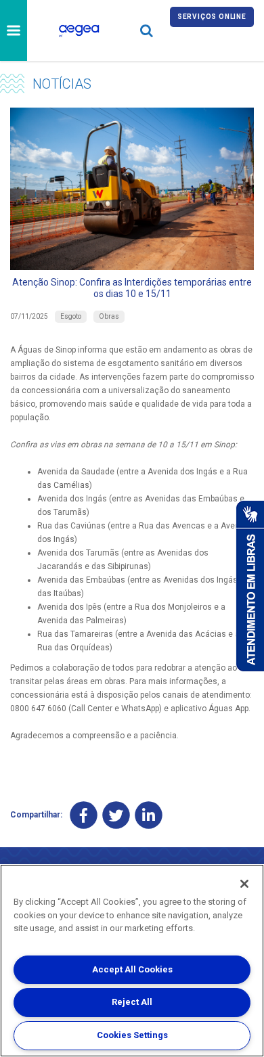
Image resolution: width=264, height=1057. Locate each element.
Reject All (132, 1002)
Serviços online (211, 16)
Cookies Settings (132, 1035)
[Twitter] (116, 815)
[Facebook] (83, 815)
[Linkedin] (148, 815)
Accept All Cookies (132, 969)
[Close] (244, 884)
